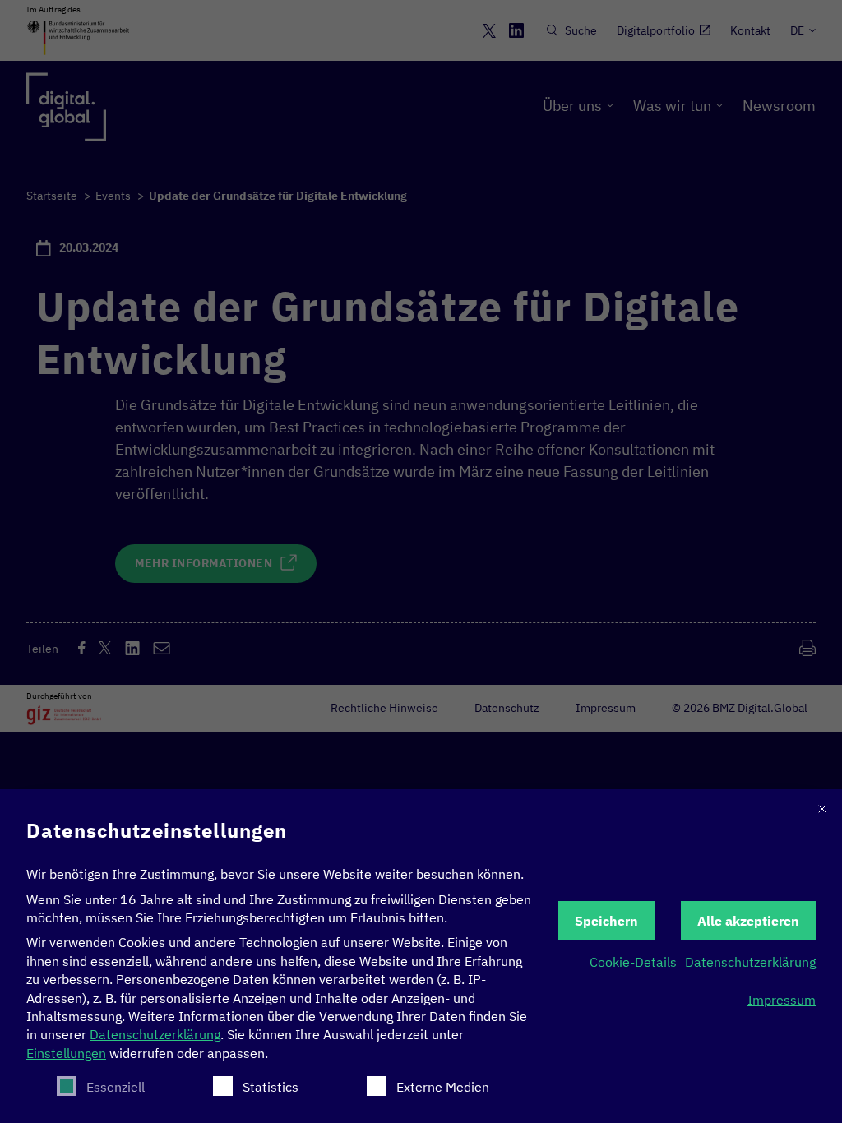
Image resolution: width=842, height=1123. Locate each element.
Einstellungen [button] (66, 1053)
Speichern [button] (606, 921)
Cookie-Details (633, 962)
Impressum (781, 999)
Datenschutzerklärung (155, 1034)
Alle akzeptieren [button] (748, 921)
